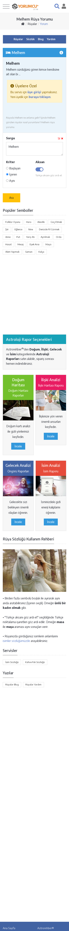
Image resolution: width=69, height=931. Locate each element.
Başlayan (14, 168)
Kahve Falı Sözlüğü (35, 662)
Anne (7, 236)
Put (18, 236)
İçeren (12, 174)
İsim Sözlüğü (12, 662)
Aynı (11, 181)
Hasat (8, 244)
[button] (56, 6)
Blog (41, 39)
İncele (18, 446)
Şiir (7, 229)
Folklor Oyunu (12, 221)
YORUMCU (28, 6)
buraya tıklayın (40, 97)
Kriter (10, 162)
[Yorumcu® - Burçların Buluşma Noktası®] (15, 6)
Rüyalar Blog (12, 684)
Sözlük (30, 39)
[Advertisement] (34, 294)
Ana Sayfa (9, 928)
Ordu (58, 236)
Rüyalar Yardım (33, 684)
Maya (48, 244)
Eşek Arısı (34, 244)
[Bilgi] (61, 52)
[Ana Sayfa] (22, 24)
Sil (59, 138)
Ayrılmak (45, 236)
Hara (28, 221)
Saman (28, 251)
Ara (11, 198)
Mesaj (20, 244)
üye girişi (34, 92)
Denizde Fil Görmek (49, 229)
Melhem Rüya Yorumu (34, 19)
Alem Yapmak (12, 251)
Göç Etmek (56, 221)
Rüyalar (32, 24)
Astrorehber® (45, 928)
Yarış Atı (30, 236)
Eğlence (18, 229)
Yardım (51, 39)
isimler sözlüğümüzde (16, 641)
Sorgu (10, 138)
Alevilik (41, 221)
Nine (30, 229)
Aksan (40, 162)
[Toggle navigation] (6, 6)
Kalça (41, 251)
